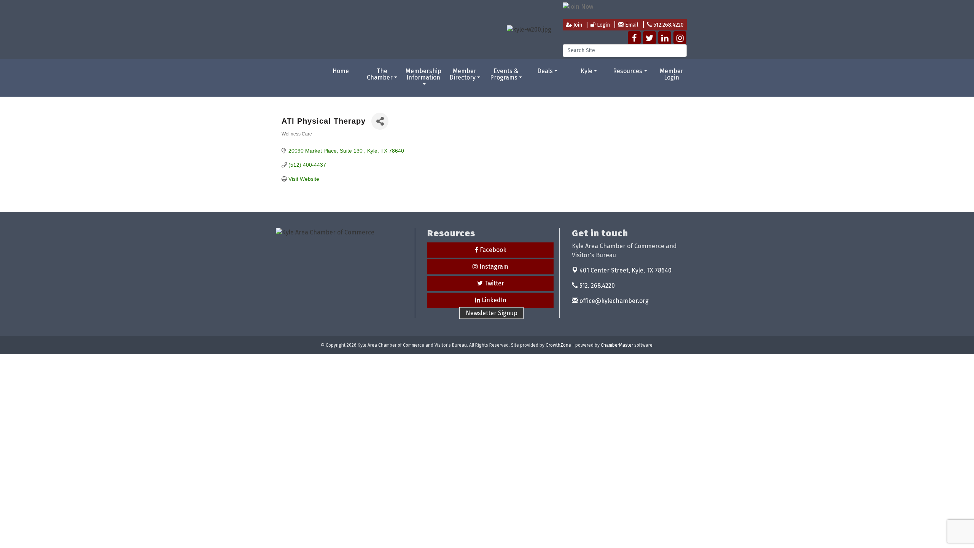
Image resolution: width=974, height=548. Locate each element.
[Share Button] (379, 121)
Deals (545, 71)
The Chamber (380, 74)
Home (341, 71)
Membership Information (423, 74)
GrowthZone (558, 345)
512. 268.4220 (596, 285)
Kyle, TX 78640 (625, 270)
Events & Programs (504, 74)
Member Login (671, 74)
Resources (627, 71)
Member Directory (463, 74)
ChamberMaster (617, 345)
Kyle (586, 71)
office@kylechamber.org (613, 300)
